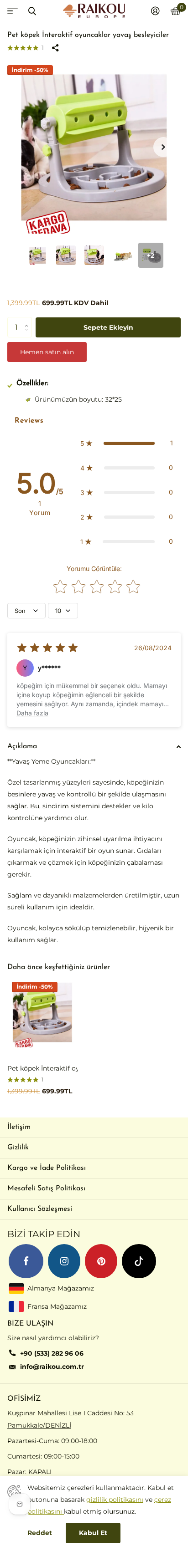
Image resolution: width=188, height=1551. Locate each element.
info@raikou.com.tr (52, 1366)
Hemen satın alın (47, 352)
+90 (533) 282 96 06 (52, 1353)
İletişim (19, 1127)
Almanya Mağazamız (60, 1288)
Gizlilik (18, 1147)
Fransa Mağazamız (57, 1306)
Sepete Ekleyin (108, 327)
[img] (47, 648)
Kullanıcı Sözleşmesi (39, 1209)
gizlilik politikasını (114, 1499)
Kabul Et (93, 1533)
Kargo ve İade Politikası (46, 1168)
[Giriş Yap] (155, 11)
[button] (163, 147)
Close (32, 11)
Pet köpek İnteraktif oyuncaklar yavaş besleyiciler (42, 1068)
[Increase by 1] (29, 319)
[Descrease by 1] (29, 334)
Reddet (39, 1533)
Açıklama (22, 746)
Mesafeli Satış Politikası (46, 1188)
